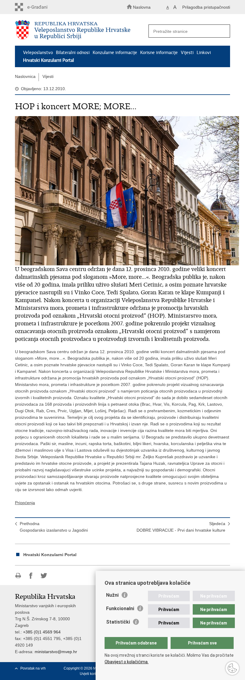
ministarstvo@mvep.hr (56, 651)
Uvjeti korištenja (93, 674)
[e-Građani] (40, 7)
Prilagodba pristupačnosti (206, 7)
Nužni (112, 595)
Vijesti (187, 52)
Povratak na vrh (33, 668)
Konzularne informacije (115, 52)
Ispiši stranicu (18, 576)
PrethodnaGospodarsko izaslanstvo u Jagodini (54, 527)
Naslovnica (25, 76)
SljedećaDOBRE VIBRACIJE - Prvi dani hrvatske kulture (181, 527)
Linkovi (204, 52)
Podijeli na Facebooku (31, 576)
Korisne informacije (159, 52)
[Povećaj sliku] (122, 190)
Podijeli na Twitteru (44, 576)
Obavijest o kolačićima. (126, 661)
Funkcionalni (120, 608)
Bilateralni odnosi (73, 52)
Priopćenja (25, 502)
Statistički (118, 622)
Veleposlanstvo (38, 52)
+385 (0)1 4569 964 (42, 632)
